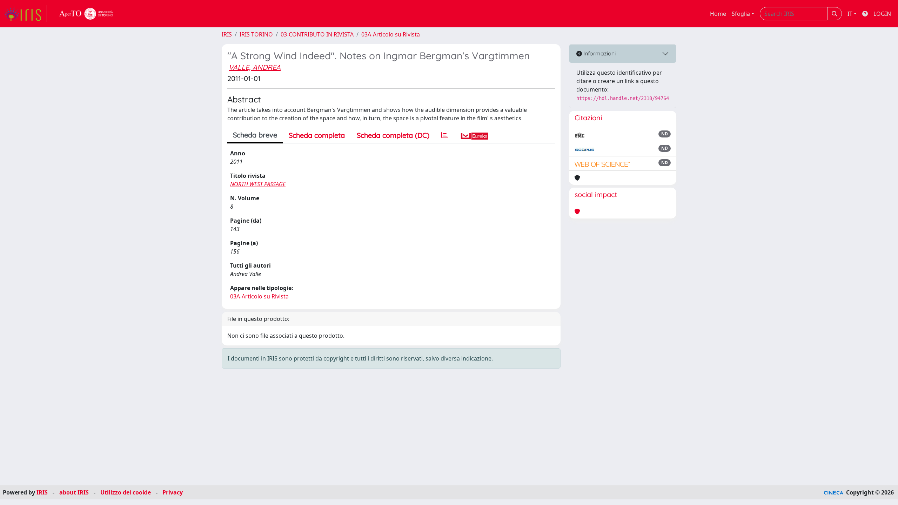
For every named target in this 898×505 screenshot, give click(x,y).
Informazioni (599, 53)
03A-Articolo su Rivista (390, 34)
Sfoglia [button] (741, 14)
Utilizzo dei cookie (125, 492)
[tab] (444, 135)
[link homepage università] (86, 13)
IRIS (227, 34)
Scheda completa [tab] (317, 135)
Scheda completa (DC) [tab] (393, 135)
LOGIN (882, 14)
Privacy (172, 492)
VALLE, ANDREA (255, 67)
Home (718, 14)
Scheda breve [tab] (255, 134)
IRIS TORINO (256, 34)
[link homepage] (25, 13)
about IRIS (74, 492)
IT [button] (849, 14)
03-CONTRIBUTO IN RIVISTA (317, 34)
